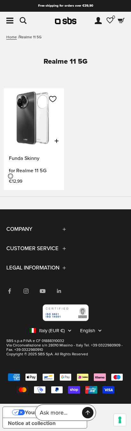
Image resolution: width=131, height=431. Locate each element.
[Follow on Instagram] (26, 291)
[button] (53, 99)
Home (11, 37)
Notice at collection (32, 423)
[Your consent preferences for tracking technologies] (120, 420)
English (87, 330)
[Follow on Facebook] (9, 291)
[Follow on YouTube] (42, 291)
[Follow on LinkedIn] (59, 291)
